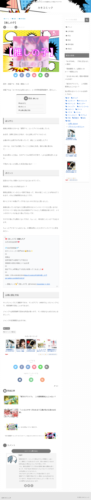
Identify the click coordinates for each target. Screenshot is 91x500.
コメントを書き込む (31, 451)
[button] (87, 20)
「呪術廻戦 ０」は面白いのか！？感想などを (75, 70)
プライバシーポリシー (76, 126)
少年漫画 (70, 31)
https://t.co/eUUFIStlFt (32, 275)
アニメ (70, 27)
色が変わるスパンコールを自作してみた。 (76, 92)
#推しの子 (43, 275)
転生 (14, 332)
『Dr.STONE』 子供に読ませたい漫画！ (77, 62)
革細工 (70, 49)
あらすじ (23, 103)
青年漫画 (7, 328)
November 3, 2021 (43, 284)
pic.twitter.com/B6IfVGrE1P (14, 278)
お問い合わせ (73, 124)
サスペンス (7, 332)
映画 (69, 40)
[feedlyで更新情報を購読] (31, 380)
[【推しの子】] (28, 75)
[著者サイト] (20, 380)
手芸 (69, 35)
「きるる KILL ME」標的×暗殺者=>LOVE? (77, 77)
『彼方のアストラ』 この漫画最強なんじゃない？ (76, 85)
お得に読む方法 (25, 110)
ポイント (23, 107)
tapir (20, 455)
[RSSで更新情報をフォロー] (42, 380)
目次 (30, 98)
